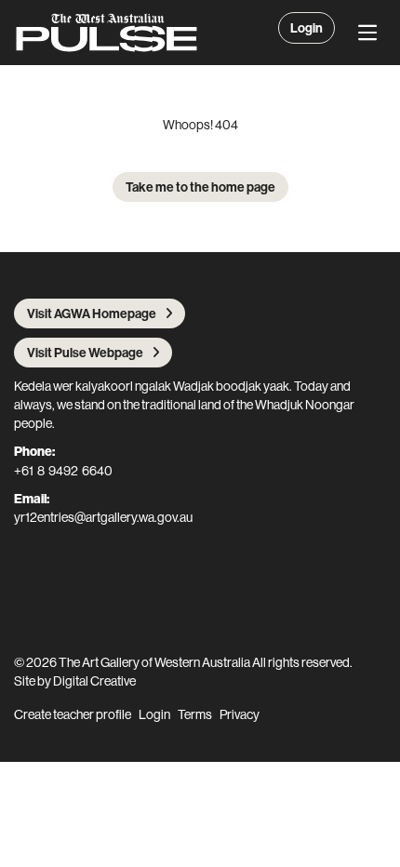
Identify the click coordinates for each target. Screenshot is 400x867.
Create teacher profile (72, 714)
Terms (195, 714)
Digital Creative (94, 681)
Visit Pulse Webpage (85, 352)
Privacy (240, 714)
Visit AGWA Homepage (91, 313)
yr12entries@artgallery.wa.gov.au (103, 517)
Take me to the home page (200, 187)
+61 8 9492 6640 (63, 470)
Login (306, 28)
